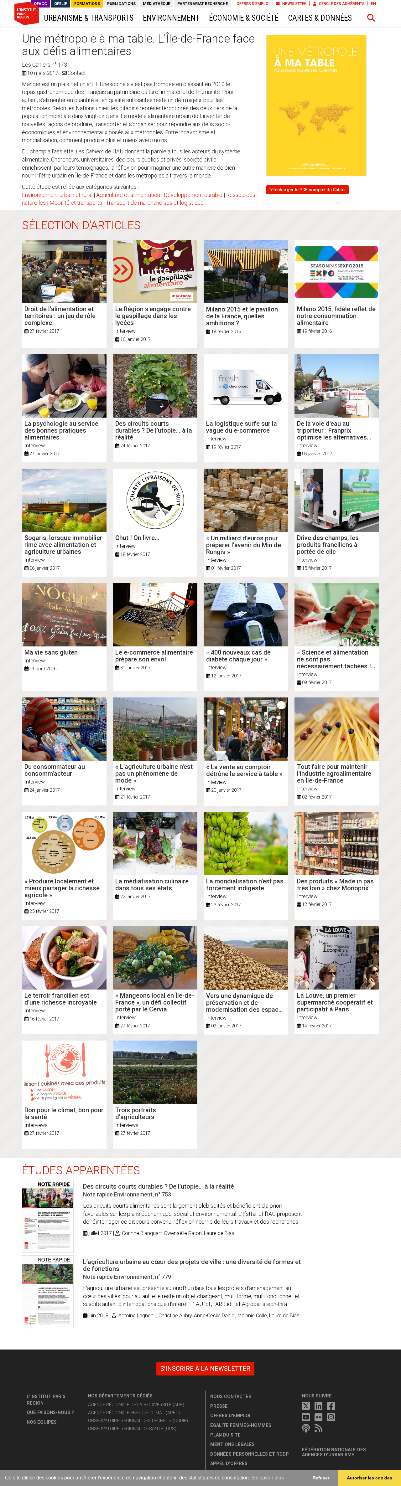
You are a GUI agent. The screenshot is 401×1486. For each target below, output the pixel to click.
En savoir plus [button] (268, 1477)
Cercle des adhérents (341, 3)
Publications (121, 3)
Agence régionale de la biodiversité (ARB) (136, 1404)
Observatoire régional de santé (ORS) (132, 1429)
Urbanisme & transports (88, 18)
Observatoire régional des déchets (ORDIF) (138, 1420)
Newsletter (294, 3)
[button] (371, 18)
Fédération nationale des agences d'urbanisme (334, 1452)
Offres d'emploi (253, 3)
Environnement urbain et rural (57, 195)
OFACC (40, 3)
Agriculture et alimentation (128, 195)
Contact (77, 73)
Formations (87, 3)
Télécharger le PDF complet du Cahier (307, 189)
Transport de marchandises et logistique (155, 202)
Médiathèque (156, 3)
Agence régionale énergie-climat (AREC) (134, 1413)
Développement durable (193, 195)
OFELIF (60, 3)
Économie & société (244, 18)
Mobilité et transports (75, 202)
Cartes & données (320, 18)
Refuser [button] (321, 1477)
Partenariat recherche (202, 3)
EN (373, 3)
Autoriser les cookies (369, 1477)
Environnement (171, 18)
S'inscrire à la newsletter (205, 1368)
